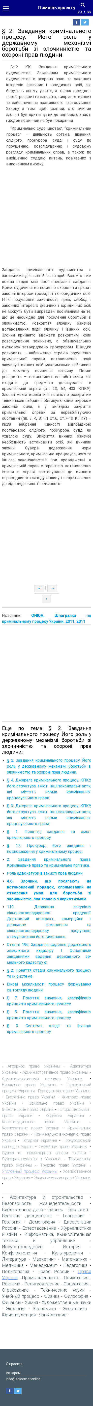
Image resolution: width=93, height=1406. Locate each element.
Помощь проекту (56, 7)
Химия (31, 1302)
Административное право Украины (55, 1072)
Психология (76, 1277)
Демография (42, 1221)
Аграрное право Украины (34, 1066)
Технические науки (63, 1290)
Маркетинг (43, 1259)
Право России (53, 1271)
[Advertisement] (46, 218)
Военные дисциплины (27, 1215)
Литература (14, 1259)
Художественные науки (66, 1302)
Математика (74, 1259)
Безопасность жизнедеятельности (42, 1203)
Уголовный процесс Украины (30, 1171)
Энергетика (75, 1308)
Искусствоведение (22, 1246)
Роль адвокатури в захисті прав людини (45, 873)
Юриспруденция (19, 1314)
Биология (78, 1209)
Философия (76, 1296)
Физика (52, 1296)
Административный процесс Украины (42, 1078)
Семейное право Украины (63, 1146)
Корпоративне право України (30, 1127)
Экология (16, 1308)
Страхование (15, 1290)
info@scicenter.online (23, 1379)
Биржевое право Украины (29, 1084)
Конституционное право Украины (41, 1121)
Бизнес (55, 1209)
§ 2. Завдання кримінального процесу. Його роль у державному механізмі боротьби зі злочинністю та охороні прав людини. (49, 766)
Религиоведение (42, 1283)
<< (80, 12)
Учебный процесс (20, 1296)
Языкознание (52, 1314)
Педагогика (75, 1265)
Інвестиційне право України (28, 1109)
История (71, 1246)
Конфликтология (19, 1252)
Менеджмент (43, 1265)
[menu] (6, 8)
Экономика (44, 1308)
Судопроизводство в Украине (31, 1158)
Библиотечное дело (22, 1209)
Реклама (11, 1283)
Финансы (11, 1302)
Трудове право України (63, 1165)
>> (89, 12)
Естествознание (39, 1228)
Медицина (13, 1265)
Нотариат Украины (40, 1140)
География (74, 1215)
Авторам (13, 1373)
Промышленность (41, 1277)
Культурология (67, 1252)
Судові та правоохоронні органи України (44, 1152)
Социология (76, 1283)
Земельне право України (56, 1103)
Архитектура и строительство (46, 1197)
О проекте (14, 1364)
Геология (11, 1221)
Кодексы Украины (65, 1115)
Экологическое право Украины (62, 1177)
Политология (15, 1271)
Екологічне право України (30, 1096)
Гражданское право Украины (64, 1090)
